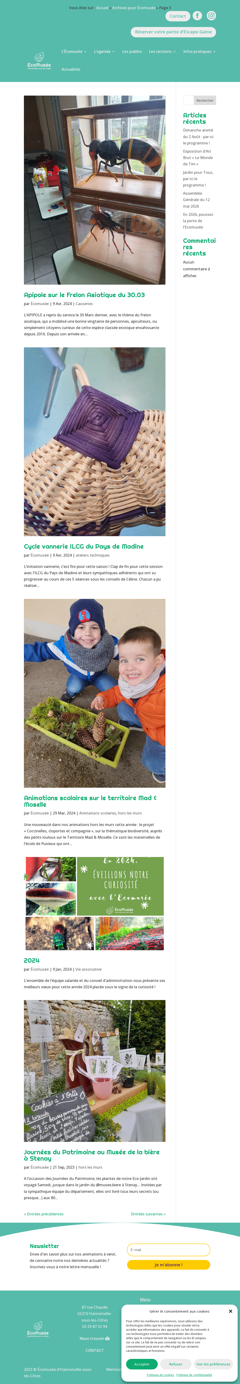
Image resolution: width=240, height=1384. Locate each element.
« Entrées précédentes (44, 1214)
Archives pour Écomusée (133, 7)
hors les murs (130, 813)
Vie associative (88, 969)
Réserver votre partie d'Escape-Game (173, 32)
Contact (178, 16)
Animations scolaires (97, 813)
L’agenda (102, 51)
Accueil (102, 7)
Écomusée (39, 303)
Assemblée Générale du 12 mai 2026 (196, 200)
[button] (230, 1311)
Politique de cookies (160, 1375)
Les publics (132, 51)
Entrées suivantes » (148, 1214)
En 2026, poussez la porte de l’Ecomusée (198, 221)
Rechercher (205, 100)
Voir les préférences (213, 1364)
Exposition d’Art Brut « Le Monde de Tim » (198, 158)
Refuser (175, 1364)
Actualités (71, 69)
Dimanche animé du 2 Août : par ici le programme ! (198, 136)
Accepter (142, 1364)
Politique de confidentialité (194, 1375)
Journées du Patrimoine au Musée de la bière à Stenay (92, 1155)
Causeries (84, 303)
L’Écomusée (72, 51)
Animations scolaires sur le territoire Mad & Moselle (90, 801)
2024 (32, 960)
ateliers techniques (93, 555)
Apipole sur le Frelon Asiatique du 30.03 (84, 295)
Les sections (160, 51)
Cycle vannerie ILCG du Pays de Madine (84, 546)
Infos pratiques (197, 51)
